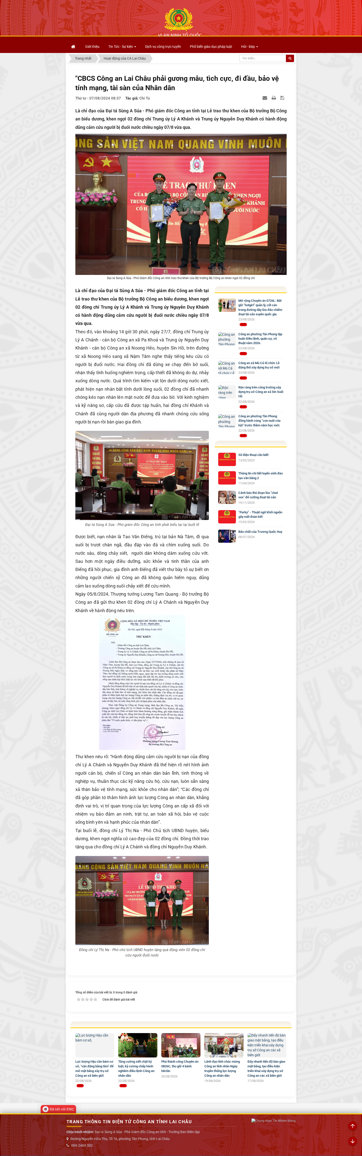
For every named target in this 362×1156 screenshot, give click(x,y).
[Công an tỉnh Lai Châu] (180, 22)
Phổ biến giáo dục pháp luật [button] (211, 47)
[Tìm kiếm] (290, 58)
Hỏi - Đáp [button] (248, 47)
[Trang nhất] (73, 46)
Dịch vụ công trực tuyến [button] (163, 47)
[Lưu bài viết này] (282, 98)
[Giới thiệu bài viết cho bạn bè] (265, 98)
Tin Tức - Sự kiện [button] (121, 47)
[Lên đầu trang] (352, 1126)
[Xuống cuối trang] (352, 1141)
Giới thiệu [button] (92, 47)
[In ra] (274, 98)
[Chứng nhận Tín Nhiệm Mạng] (273, 1120)
